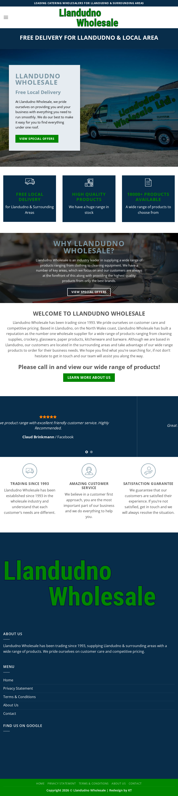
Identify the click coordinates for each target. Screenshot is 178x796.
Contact (9, 713)
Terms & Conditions (19, 696)
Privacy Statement (18, 688)
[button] (5, 17)
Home (8, 680)
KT (130, 790)
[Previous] (9, 426)
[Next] (169, 426)
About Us (10, 705)
